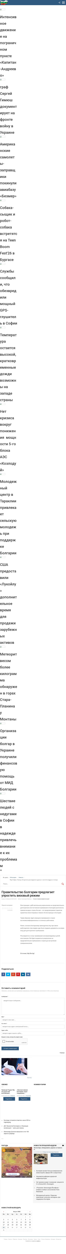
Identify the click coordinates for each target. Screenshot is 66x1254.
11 (8, 1222)
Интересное (58, 1239)
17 (3, 1225)
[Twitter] (8, 974)
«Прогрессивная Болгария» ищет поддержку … (22, 1091)
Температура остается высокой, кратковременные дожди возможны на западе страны (8, 367)
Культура (20, 1239)
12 (12, 1222)
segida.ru (38, 1241)
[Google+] (13, 974)
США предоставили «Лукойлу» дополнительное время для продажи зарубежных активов (8, 604)
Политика (28, 1095)
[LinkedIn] (23, 974)
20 (17, 1225)
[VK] (28, 974)
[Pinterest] (18, 974)
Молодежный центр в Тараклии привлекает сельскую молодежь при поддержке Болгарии (48, 1197)
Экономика (30, 1239)
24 (3, 1227)
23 (30, 1225)
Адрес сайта (4, 1030)
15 (25, 1222)
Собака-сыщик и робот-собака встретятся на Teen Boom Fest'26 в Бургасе (8, 234)
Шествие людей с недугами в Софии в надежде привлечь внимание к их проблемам (8, 833)
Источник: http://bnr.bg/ (27, 953)
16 (30, 1222)
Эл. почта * (4, 1023)
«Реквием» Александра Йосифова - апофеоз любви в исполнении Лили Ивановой (47, 1189)
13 (17, 1222)
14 (21, 1222)
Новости (13, 1095)
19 (12, 1225)
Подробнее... (9, 1099)
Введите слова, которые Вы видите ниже (12, 1037)
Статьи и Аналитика (45, 1239)
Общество (45, 1152)
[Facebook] (3, 974)
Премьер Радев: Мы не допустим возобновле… (8, 1091)
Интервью (53, 1239)
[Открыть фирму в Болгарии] (14, 1075)
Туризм (35, 1239)
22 (25, 1225)
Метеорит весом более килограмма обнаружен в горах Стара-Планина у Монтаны (8, 686)
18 (8, 1225)
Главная (5, 1239)
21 (21, 1225)
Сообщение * (4, 996)
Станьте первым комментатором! (41, 899)
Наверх (62, 1053)
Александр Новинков (53, 1152)
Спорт (39, 1239)
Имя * (2, 1016)
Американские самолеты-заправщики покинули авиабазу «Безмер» (8, 170)
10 (3, 1222)
